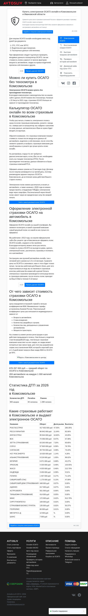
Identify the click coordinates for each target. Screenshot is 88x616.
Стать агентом (13, 545)
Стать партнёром (14, 548)
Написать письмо (72, 551)
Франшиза (11, 554)
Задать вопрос (71, 545)
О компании (12, 557)
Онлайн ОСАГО (32, 545)
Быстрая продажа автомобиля (68, 53)
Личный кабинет (76, 3)
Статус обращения (72, 548)
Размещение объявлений (31, 555)
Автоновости (51, 545)
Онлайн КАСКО (32, 548)
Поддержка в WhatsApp (70, 555)
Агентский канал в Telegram (72, 561)
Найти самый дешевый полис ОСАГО (31, 202)
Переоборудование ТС (34, 572)
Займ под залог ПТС (32, 566)
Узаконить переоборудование (67, 74)
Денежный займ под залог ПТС (68, 67)
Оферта (10, 551)
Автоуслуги (58, 3)
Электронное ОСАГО (67, 39)
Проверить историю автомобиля (34, 561)
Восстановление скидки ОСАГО (68, 46)
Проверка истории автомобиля (68, 60)
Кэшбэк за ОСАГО (53, 557)
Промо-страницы (52, 548)
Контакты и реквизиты (11, 561)
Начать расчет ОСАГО (35, 71)
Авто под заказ (32, 551)
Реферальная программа (51, 552)
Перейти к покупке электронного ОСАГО (37, 32)
